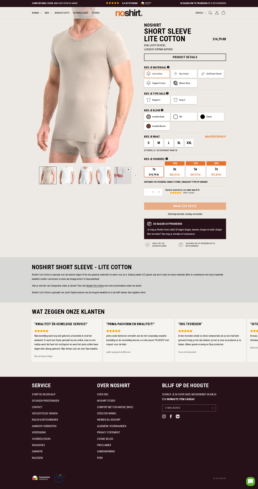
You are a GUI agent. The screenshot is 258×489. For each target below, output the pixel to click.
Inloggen (37, 457)
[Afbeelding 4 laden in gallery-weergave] (104, 175)
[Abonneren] (212, 407)
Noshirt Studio (106, 400)
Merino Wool (184, 83)
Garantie (37, 451)
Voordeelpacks (41, 438)
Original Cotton (158, 83)
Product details (185, 57)
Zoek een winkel (107, 413)
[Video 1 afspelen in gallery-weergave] (122, 175)
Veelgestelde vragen (45, 413)
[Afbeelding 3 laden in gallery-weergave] (85, 175)
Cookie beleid (105, 438)
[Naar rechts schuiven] (135, 175)
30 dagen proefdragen (45, 400)
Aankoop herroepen (44, 426)
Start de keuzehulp (44, 394)
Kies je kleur (152, 110)
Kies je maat (152, 136)
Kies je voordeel (154, 159)
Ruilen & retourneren (45, 419)
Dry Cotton (184, 73)
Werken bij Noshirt (108, 419)
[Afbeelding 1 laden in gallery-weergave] (47, 175)
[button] (36, 13)
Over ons (102, 394)
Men (47, 13)
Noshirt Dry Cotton (95, 285)
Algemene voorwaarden (111, 426)
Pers (100, 457)
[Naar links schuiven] (35, 175)
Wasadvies (38, 445)
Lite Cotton (157, 73)
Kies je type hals (155, 93)
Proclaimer (104, 445)
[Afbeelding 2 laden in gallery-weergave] (66, 175)
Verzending (39, 432)
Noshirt (222, 478)
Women (35, 13)
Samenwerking (106, 451)
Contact (37, 407)
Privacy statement (108, 432)
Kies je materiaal (155, 67)
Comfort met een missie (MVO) (115, 407)
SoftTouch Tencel (213, 73)
